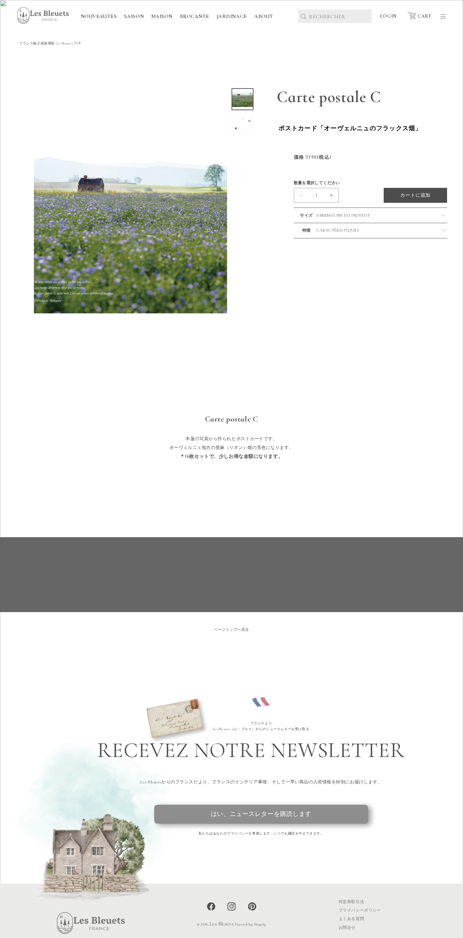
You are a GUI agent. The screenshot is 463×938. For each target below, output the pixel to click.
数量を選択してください (317, 182)
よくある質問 (351, 918)
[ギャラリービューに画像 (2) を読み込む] (242, 124)
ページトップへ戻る (231, 629)
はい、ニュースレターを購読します (261, 814)
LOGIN (388, 16)
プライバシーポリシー (360, 910)
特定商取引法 (351, 901)
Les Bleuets (221, 924)
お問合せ (347, 927)
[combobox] (335, 16)
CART (424, 16)
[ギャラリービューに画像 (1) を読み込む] (242, 99)
